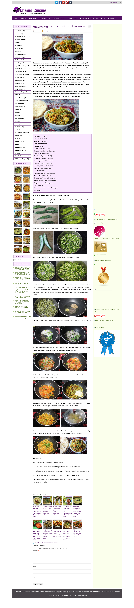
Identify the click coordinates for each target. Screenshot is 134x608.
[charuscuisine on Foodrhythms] (103, 260)
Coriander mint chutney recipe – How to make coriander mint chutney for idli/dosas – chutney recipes (22, 279)
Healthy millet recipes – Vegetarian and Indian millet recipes (22, 307)
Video (33, 22)
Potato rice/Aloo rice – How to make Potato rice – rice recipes (22, 313)
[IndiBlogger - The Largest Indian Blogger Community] (100, 252)
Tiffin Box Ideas (45, 18)
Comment (36, 550)
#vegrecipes (50, 542)
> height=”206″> (108, 320)
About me (111, 18)
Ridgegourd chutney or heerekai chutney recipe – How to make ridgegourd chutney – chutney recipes (37, 511)
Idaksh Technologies (71, 595)
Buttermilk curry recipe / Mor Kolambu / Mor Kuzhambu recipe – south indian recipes (22, 273)
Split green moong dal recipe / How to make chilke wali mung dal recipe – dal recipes (47, 511)
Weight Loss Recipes (87, 18)
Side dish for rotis (56, 31)
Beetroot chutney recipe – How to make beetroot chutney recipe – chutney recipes (23, 318)
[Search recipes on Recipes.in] (99, 223)
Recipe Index (33, 18)
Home (15, 18)
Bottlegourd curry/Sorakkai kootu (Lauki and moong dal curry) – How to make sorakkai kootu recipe (77, 511)
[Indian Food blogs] (104, 286)
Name (35, 566)
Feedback (17, 22)
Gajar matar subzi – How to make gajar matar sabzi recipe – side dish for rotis (77, 533)
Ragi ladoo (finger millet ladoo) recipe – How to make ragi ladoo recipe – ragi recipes (23, 291)
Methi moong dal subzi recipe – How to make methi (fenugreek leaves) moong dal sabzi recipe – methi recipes (22, 285)
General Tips (100, 18)
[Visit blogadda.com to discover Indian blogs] (106, 219)
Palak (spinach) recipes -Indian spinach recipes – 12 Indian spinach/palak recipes (57, 511)
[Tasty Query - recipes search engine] (99, 216)
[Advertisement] (88, 10)
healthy (56, 542)
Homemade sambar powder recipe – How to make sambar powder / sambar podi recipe (22, 296)
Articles (23, 18)
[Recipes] (99, 317)
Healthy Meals (72, 18)
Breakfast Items (58, 18)
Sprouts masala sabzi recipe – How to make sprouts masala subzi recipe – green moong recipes (67, 534)
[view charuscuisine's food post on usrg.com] (101, 254)
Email (34, 572)
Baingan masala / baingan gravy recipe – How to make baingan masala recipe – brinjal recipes (22, 301)
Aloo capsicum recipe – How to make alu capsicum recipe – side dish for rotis (57, 533)
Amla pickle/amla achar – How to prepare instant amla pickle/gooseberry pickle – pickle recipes (67, 511)
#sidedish (44, 542)
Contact (25, 22)
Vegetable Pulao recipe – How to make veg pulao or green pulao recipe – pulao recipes (22, 268)
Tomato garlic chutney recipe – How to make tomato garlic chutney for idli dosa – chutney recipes (37, 534)
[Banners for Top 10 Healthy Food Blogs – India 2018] (107, 311)
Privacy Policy (82, 595)
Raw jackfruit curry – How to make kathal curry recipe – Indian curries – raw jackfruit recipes (47, 534)
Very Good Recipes (114, 238)
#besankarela (38, 542)
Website (35, 578)
